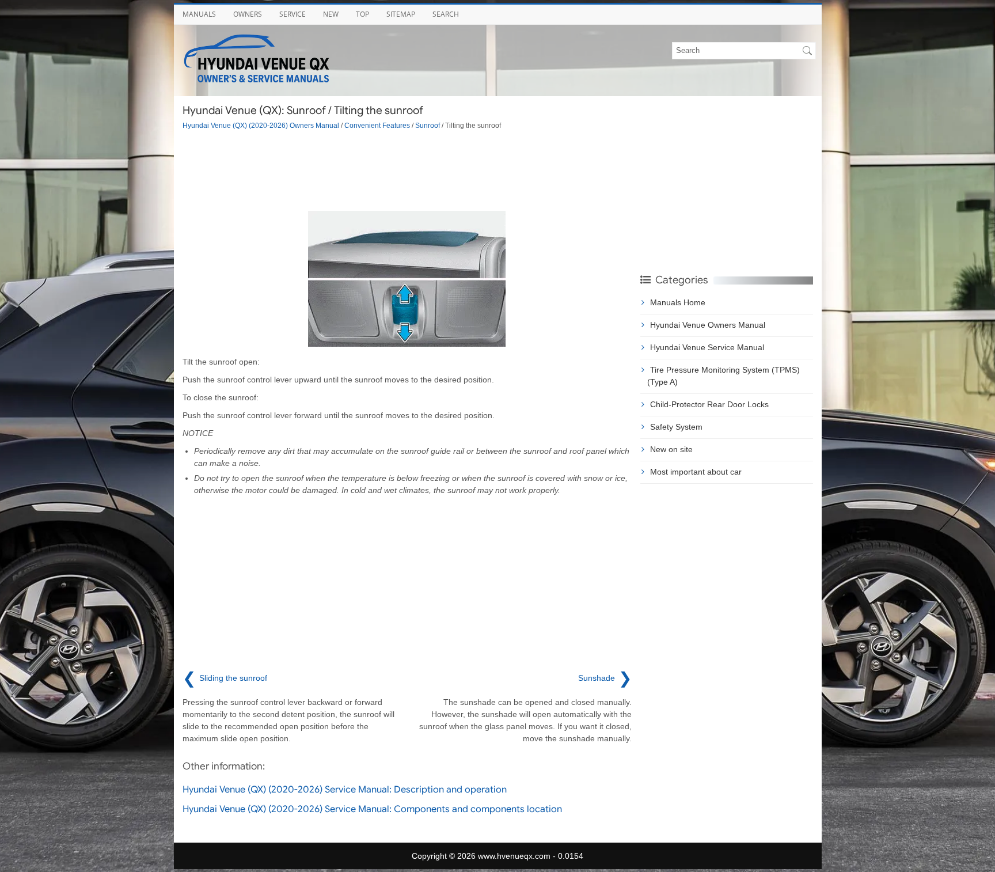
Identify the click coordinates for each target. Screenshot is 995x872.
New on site (671, 449)
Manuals (199, 14)
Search (445, 14)
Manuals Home (677, 302)
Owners (247, 14)
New (331, 14)
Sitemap (400, 14)
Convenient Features (377, 125)
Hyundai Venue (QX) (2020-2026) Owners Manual (261, 125)
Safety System (676, 426)
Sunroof (427, 125)
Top (362, 14)
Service (292, 14)
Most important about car (696, 471)
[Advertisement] (407, 170)
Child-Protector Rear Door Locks (709, 404)
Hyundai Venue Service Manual (707, 347)
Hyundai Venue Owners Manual (707, 324)
